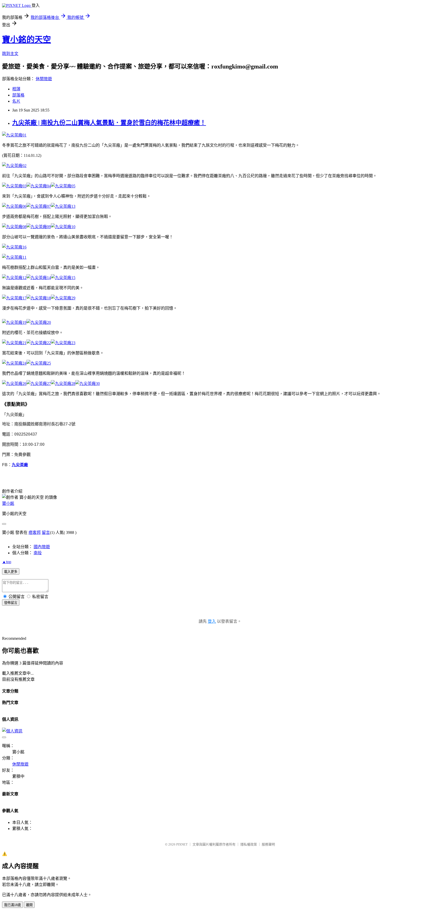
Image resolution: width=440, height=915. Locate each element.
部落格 (18, 95)
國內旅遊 (42, 547)
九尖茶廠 (20, 465)
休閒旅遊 (44, 79)
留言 (46, 532)
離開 (29, 905)
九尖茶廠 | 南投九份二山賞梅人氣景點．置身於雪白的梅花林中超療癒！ (109, 122)
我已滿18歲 (12, 905)
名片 (16, 101)
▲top (6, 562)
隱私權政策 (248, 844)
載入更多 (10, 572)
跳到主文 (10, 53)
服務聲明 (268, 844)
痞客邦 (35, 532)
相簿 (16, 89)
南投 (38, 553)
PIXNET (182, 844)
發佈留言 (10, 603)
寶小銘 (8, 503)
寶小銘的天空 (26, 39)
